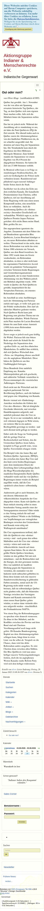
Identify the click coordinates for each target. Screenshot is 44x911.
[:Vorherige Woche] (9, 748)
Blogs (9, 712)
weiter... (8, 881)
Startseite (10, 682)
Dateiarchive (12, 717)
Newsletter (9, 867)
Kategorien (11, 692)
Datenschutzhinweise (28, 19)
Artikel (9, 707)
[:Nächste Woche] (38, 748)
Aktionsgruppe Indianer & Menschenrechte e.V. (20, 63)
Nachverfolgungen (15, 721)
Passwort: (9, 814)
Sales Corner (10, 794)
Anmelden (22, 822)
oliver (14, 669)
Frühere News (9, 877)
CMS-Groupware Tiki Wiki (21, 889)
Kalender (10, 697)
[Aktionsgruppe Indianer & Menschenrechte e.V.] (10, 42)
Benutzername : (12, 806)
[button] (36, 90)
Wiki (8, 702)
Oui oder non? (12, 92)
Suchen (9, 687)
